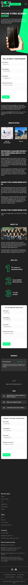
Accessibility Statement (10, 574)
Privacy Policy (20, 574)
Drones (2, 496)
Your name (5, 310)
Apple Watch (4, 504)
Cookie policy (19, 577)
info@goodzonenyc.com (7, 535)
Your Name (5, 62)
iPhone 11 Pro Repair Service (17, 10)
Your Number (5, 69)
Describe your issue (7, 83)
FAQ (2, 517)
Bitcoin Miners (4, 506)
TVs (2, 501)
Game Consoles (5, 499)
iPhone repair (7, 10)
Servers (3, 509)
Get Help (6, 97)
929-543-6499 (15, 4)
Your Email (4, 76)
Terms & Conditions (10, 577)
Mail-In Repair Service (6, 525)
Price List (3, 520)
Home (2, 10)
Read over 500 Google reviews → (14, 384)
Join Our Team (4, 522)
